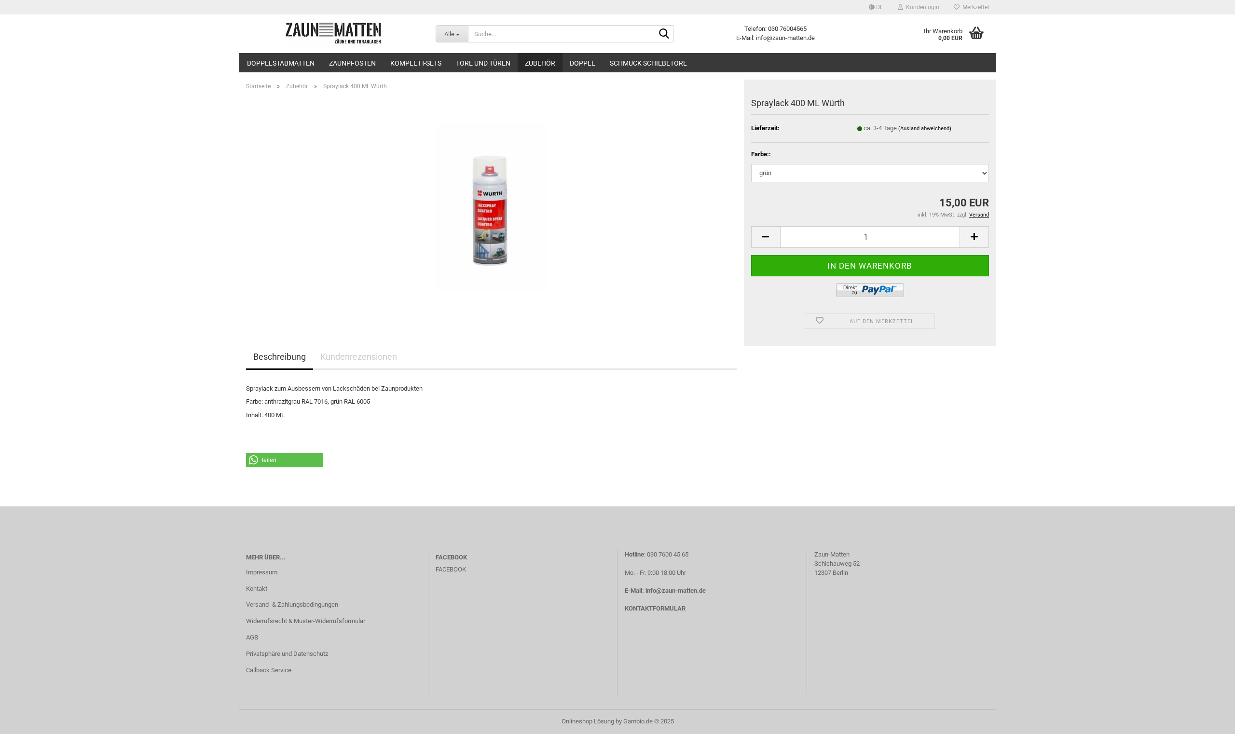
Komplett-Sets (415, 63)
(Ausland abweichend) (924, 128)
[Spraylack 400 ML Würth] (491, 206)
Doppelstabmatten (281, 63)
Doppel (582, 63)
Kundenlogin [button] (921, 7)
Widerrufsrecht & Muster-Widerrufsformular (305, 621)
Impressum (261, 572)
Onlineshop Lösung (588, 721)
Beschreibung (279, 357)
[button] (876, 7)
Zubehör (540, 63)
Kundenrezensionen (358, 357)
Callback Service (268, 670)
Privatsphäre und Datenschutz (287, 653)
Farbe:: (761, 154)
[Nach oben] (1208, 719)
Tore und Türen (483, 63)
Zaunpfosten (352, 63)
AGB (252, 637)
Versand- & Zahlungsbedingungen (292, 604)
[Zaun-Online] (333, 33)
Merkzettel (974, 7)
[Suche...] (664, 34)
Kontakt (256, 588)
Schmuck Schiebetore (648, 63)
